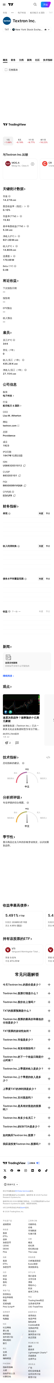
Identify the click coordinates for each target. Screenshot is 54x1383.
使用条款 (32, 1315)
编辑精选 (7, 1358)
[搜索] (35, 4)
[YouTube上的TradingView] (19, 1170)
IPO (4, 1285)
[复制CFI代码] (14, 495)
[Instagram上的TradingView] (26, 1170)
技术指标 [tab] (47, 59)
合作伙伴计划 (34, 1374)
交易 (5, 1352)
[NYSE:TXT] (5, 712)
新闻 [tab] (29, 59)
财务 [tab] (13, 59)
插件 (30, 1346)
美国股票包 (33, 1267)
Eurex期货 (33, 1264)
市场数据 (32, 1230)
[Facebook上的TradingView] (12, 1170)
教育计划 (32, 1377)
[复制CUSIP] (19, 475)
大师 (5, 1370)
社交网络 (7, 1327)
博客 (30, 1282)
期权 (5, 1300)
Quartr (22, 1207)
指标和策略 (8, 1367)
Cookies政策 (34, 1325)
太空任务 (32, 1279)
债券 (5, 1239)
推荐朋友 (7, 1334)
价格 (30, 1227)
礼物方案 (32, 1233)
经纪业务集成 (34, 1371)
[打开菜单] (4, 4)
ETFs (5, 1236)
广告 (30, 1367)
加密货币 (7, 1242)
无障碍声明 (33, 1328)
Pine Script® (8, 1306)
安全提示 (32, 1331)
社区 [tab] (37, 59)
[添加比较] (32, 164)
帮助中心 (32, 1285)
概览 (30, 1242)
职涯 (30, 1288)
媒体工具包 (33, 1291)
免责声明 (32, 1318)
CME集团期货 (34, 1260)
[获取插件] (48, 757)
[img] (45, 29)
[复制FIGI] (25, 485)
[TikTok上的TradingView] (46, 1170)
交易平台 (32, 1359)
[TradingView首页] (10, 5)
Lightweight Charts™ (37, 1352)
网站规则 (7, 1340)
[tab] (41, 513)
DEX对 (6, 1249)
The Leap (32, 1252)
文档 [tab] (21, 59)
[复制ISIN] (24, 465)
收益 (5, 1279)
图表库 (31, 1349)
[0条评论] (17, 743)
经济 (5, 1276)
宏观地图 (7, 1303)
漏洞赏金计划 (34, 1334)
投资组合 (7, 1294)
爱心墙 (6, 1330)
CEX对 (6, 1245)
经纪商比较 (33, 1249)
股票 (5, 1233)
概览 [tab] (5, 59)
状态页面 (32, 1337)
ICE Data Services (22, 1191)
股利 (5, 1282)
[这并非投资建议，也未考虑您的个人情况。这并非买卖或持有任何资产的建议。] (23, 763)
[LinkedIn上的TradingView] (33, 1170)
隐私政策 (32, 1322)
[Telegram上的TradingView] (39, 1170)
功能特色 (32, 1224)
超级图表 (7, 1224)
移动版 (6, 1315)
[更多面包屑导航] (12, 12)
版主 (5, 1343)
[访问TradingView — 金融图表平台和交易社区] (14, 125)
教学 (5, 1355)
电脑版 (6, 1318)
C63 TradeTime (35, 1306)
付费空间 (7, 1376)
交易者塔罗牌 (34, 1303)
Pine (5, 1252)
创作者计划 (8, 1337)
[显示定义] (9, 196)
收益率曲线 (8, 1297)
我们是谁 (32, 1276)
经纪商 (31, 1245)
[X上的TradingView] (5, 1170)
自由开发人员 (9, 1373)
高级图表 (32, 1355)
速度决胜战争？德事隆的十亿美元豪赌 (21, 719)
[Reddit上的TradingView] (5, 1177)
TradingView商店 (36, 1300)
